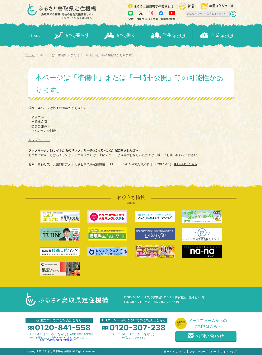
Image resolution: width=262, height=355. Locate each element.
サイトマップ (228, 351)
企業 (222, 35)
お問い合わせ (210, 336)
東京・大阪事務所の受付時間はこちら (59, 339)
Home (34, 35)
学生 (174, 35)
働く (126, 35)
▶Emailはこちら (185, 164)
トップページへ (39, 140)
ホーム (30, 55)
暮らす (77, 35)
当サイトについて (174, 351)
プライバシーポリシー (202, 351)
